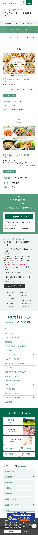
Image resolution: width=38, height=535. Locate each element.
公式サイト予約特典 (12, 359)
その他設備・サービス (11, 299)
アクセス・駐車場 (26, 300)
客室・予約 (23, 292)
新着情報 (10, 306)
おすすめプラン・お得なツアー (16, 372)
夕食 (27, 38)
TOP (7, 329)
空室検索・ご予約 (19, 217)
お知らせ (8, 367)
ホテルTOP (10, 292)
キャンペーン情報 (11, 376)
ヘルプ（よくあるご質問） (15, 363)
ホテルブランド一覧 (12, 337)
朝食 (10, 38)
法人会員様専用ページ (13, 380)
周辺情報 (10, 303)
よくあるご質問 (25, 306)
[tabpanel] (19, 63)
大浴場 (9, 295)
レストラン (23, 295)
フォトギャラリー (26, 303)
